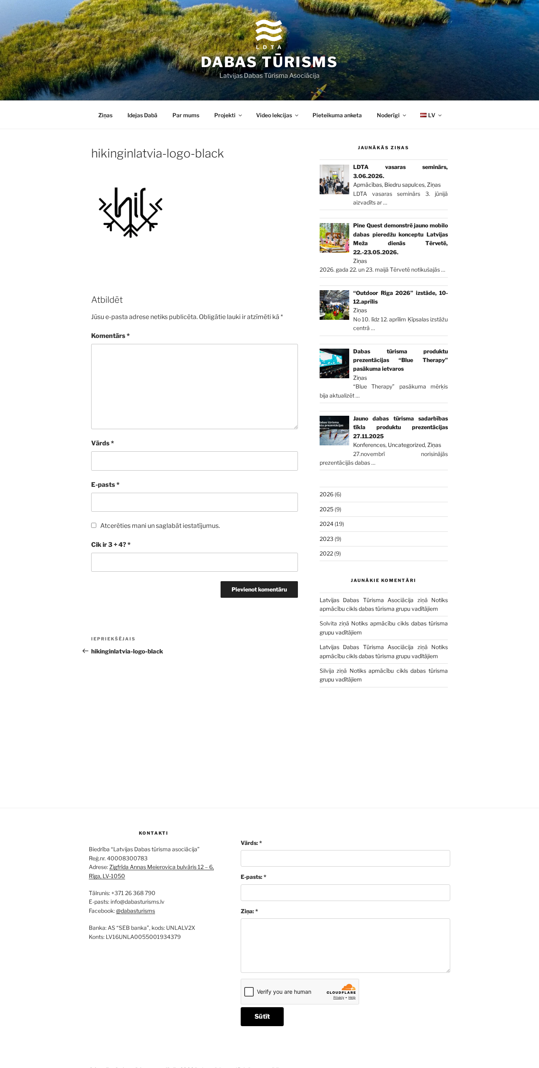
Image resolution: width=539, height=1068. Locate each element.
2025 (326, 509)
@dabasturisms (135, 910)
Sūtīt (262, 1016)
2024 (326, 523)
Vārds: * (251, 842)
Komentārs (110, 336)
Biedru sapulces (404, 184)
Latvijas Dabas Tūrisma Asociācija (367, 600)
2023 (326, 538)
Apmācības (367, 184)
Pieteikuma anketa (337, 115)
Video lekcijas (274, 115)
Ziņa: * (249, 911)
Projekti (225, 115)
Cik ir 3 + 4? (111, 544)
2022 (326, 553)
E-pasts (105, 484)
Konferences (369, 444)
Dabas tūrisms (269, 62)
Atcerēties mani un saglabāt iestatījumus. (160, 525)
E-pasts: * (253, 876)
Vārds (102, 443)
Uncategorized (406, 444)
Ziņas (105, 115)
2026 (326, 494)
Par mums (185, 115)
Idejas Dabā (142, 115)
